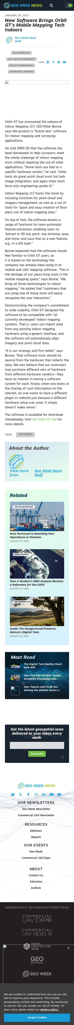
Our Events (36, 845)
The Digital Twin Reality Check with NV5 (43, 666)
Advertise (36, 882)
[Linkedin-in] (43, 794)
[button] (48, 62)
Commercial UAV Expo (36, 858)
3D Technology (21, 53)
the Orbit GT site (44, 419)
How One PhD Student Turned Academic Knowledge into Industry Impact (42, 677)
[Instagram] (36, 794)
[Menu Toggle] (68, 5)
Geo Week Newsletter (36, 809)
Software (25, 434)
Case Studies (22, 554)
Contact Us (36, 875)
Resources (36, 824)
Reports (36, 837)
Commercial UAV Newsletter (36, 815)
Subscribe (37, 753)
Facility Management (21, 65)
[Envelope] (59, 794)
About (36, 869)
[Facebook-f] (28, 794)
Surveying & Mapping (21, 72)
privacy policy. (49, 1010)
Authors (36, 888)
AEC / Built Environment (21, 59)
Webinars (36, 831)
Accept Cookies (37, 1017)
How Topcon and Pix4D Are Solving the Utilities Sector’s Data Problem (41, 689)
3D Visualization (24, 507)
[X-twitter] (20, 794)
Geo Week (36, 852)
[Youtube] (51, 794)
